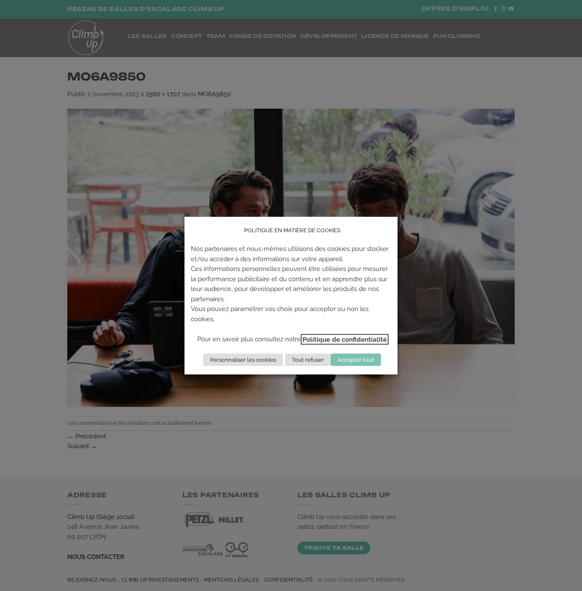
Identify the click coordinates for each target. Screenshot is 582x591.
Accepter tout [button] (355, 360)
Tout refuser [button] (308, 360)
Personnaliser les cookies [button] (243, 360)
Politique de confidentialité (345, 339)
